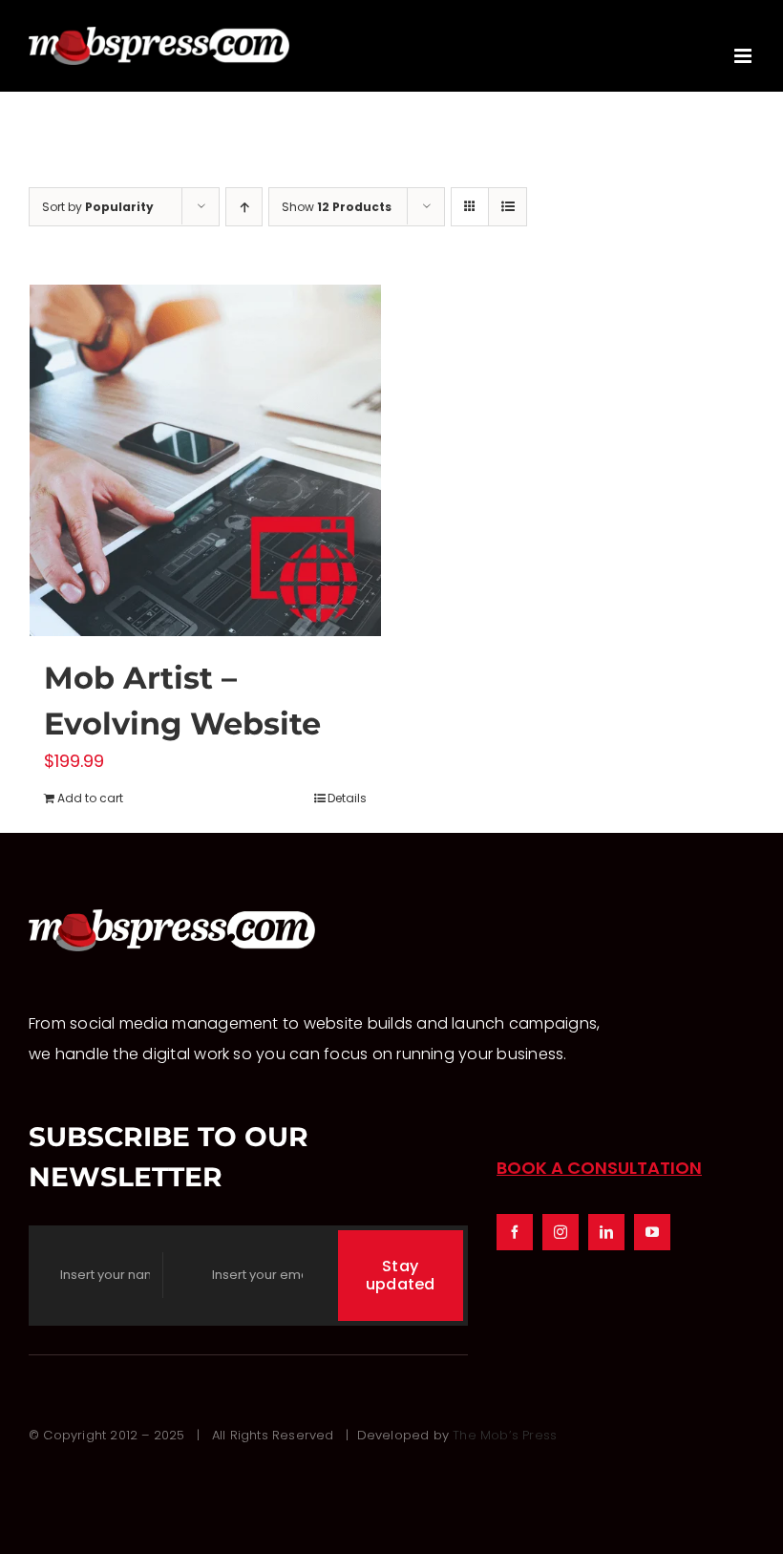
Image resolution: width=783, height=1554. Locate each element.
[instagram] (560, 1232)
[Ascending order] (244, 206)
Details (347, 798)
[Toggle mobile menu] (744, 56)
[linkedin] (606, 1232)
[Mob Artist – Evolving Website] (205, 460)
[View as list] (507, 206)
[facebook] (515, 1232)
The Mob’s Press (505, 1435)
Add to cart (90, 798)
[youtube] (652, 1232)
